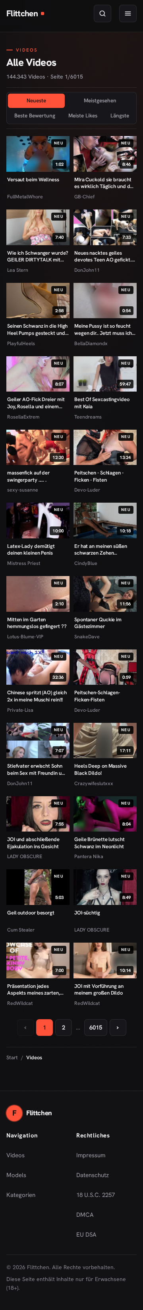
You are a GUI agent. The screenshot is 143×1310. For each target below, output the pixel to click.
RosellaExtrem (23, 416)
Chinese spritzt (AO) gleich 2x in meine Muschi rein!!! (37, 696)
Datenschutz (92, 1175)
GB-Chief (84, 196)
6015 (95, 1027)
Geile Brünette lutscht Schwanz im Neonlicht (99, 843)
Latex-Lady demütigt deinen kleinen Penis (31, 550)
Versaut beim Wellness (33, 179)
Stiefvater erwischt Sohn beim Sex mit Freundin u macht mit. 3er (34, 769)
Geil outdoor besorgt (30, 912)
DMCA (85, 1215)
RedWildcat (20, 1003)
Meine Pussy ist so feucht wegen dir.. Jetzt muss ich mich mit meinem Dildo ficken (103, 329)
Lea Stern (17, 270)
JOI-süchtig (87, 912)
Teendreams (88, 416)
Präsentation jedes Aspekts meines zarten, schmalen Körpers (33, 990)
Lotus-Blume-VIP (25, 636)
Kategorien (20, 1195)
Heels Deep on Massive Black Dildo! (100, 769)
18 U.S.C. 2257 (95, 1195)
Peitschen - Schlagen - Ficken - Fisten (99, 476)
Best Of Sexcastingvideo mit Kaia (101, 403)
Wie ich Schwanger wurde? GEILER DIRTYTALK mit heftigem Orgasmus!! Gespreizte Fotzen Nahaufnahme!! (37, 256)
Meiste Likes (82, 115)
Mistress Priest (23, 563)
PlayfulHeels (21, 343)
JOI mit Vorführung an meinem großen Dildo (99, 990)
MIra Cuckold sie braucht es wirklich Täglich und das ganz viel (104, 183)
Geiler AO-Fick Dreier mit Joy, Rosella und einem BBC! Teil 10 (35, 403)
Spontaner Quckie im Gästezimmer (98, 623)
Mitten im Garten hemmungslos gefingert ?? (37, 623)
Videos (15, 1155)
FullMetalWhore (25, 196)
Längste (119, 115)
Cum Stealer (21, 929)
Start (12, 1057)
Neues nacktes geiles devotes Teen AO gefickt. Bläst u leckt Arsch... (102, 256)
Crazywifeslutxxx (93, 783)
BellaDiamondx (91, 343)
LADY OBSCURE (24, 856)
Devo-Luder (87, 489)
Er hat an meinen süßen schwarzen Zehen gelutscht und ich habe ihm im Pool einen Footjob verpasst (104, 550)
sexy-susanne (22, 489)
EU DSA (86, 1235)
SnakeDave (87, 636)
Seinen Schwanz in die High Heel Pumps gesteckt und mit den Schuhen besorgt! (37, 329)
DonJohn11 (87, 270)
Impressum (90, 1155)
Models (16, 1175)
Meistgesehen (100, 100)
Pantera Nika (88, 856)
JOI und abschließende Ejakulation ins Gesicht (33, 843)
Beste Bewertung (34, 115)
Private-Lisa (20, 710)
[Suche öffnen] (102, 13)
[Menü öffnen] (128, 13)
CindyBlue (85, 563)
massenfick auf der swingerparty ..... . (28, 476)
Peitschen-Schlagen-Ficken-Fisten (97, 696)
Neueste (36, 100)
